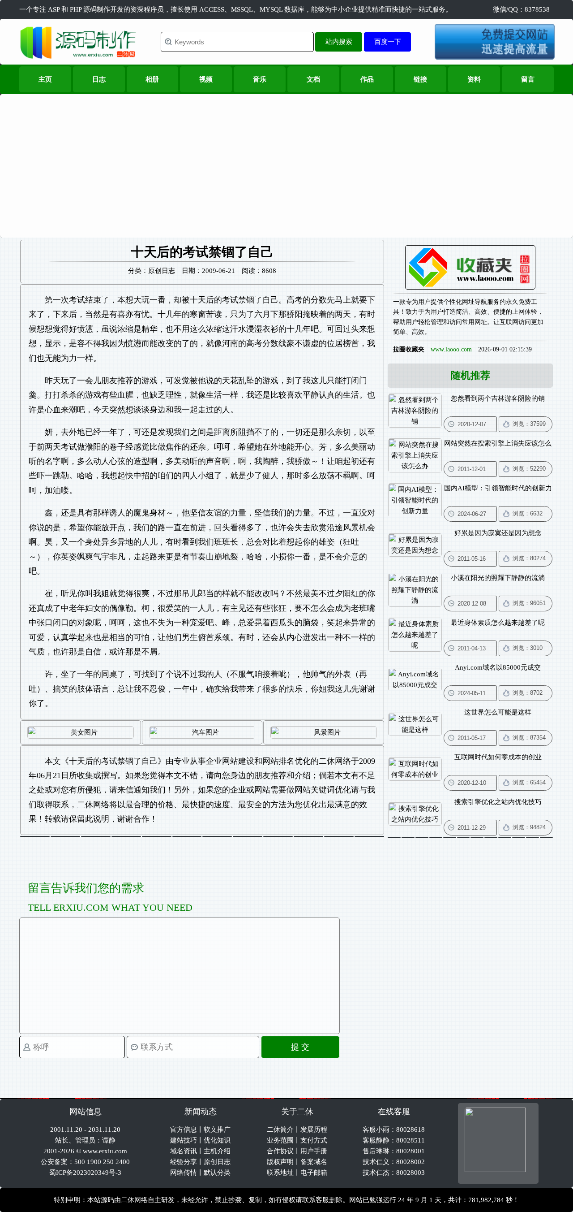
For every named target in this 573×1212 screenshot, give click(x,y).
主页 (45, 79)
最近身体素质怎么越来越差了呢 (498, 622)
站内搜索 (338, 41)
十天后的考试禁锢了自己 (113, 761)
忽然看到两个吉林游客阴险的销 (498, 398)
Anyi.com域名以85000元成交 (498, 667)
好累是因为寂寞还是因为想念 (498, 533)
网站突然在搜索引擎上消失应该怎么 (498, 443)
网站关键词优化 (323, 789)
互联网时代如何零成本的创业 (498, 757)
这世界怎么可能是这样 (497, 712)
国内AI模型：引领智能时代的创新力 (498, 488)
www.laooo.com (451, 349)
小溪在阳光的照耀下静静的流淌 (498, 577)
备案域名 (313, 1161)
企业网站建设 (230, 761)
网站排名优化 (286, 761)
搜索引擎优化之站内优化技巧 (498, 801)
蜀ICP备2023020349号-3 (85, 1172)
